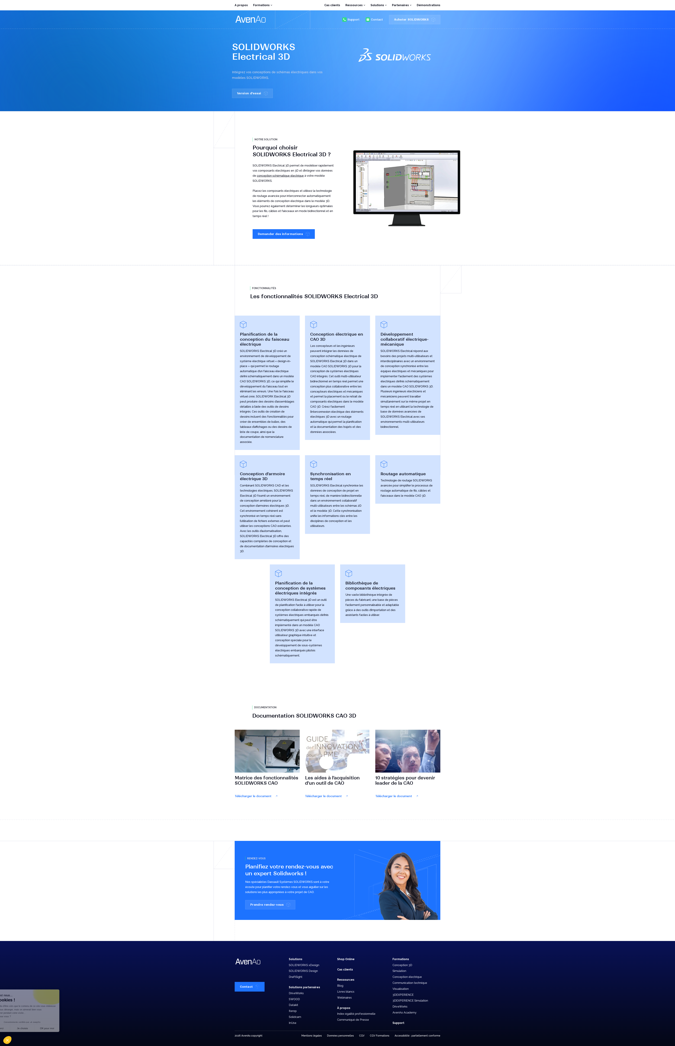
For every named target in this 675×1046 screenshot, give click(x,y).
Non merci (15, 1028)
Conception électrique (407, 977)
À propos (343, 1008)
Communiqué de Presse (353, 1019)
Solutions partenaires (304, 987)
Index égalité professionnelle (356, 1013)
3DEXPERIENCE (403, 994)
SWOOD (294, 999)
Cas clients (332, 5)
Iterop (293, 1011)
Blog (340, 985)
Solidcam (295, 1017)
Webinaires (344, 997)
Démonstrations (428, 5)
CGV (362, 1035)
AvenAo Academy (404, 1012)
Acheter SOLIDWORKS (411, 19)
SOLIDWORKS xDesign (304, 965)
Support (353, 19)
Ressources (345, 979)
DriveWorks (296, 993)
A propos (241, 5)
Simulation (399, 971)
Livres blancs (345, 991)
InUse (292, 1023)
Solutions (295, 959)
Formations (401, 959)
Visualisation (401, 989)
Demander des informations (280, 234)
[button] (7, 1040)
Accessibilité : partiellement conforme (417, 1035)
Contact (377, 19)
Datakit (293, 1005)
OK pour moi (65, 1028)
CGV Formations (379, 1035)
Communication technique (410, 983)
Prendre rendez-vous (267, 904)
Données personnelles (340, 1035)
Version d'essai (249, 93)
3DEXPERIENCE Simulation (410, 1000)
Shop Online (346, 959)
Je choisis (40, 1028)
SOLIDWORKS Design (303, 971)
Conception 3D (402, 965)
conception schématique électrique (280, 175)
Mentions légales (311, 1035)
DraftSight (295, 977)
